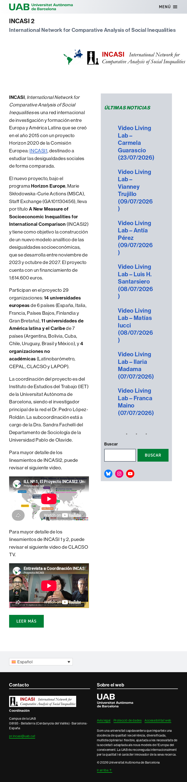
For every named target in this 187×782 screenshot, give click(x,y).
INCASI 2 (22, 21)
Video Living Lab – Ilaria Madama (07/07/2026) (136, 365)
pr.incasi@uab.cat (22, 736)
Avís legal (104, 720)
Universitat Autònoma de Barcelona (41, 7)
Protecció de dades (128, 720)
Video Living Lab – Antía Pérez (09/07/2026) (135, 237)
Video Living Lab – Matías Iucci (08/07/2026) (135, 325)
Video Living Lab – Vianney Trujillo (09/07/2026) (135, 190)
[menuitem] (41, 661)
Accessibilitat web (158, 720)
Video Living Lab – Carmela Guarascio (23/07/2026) (136, 142)
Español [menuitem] (25, 661)
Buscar (111, 444)
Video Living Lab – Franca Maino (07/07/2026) (136, 402)
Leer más (26, 621)
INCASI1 (38, 151)
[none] (41, 661)
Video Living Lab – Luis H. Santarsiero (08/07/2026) (135, 281)
